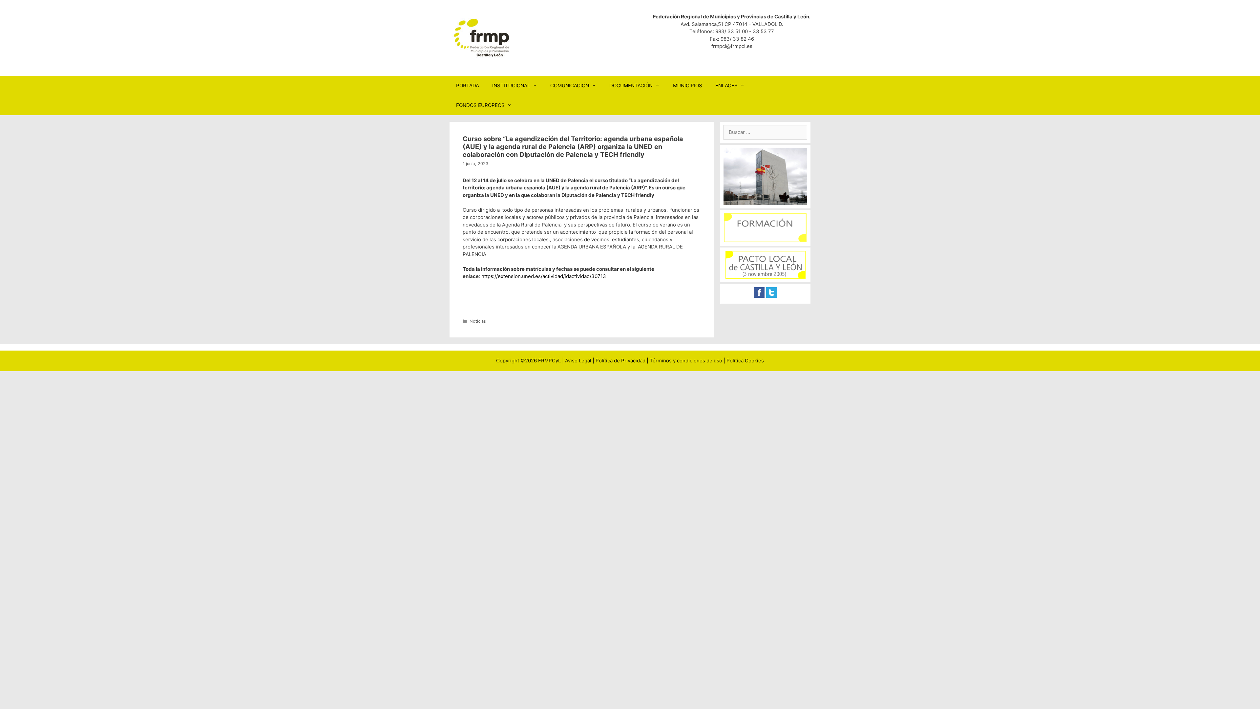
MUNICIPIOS (687, 85)
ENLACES (726, 85)
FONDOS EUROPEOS (480, 105)
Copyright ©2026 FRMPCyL (528, 360)
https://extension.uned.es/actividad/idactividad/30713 (543, 276)
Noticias (478, 321)
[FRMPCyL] (482, 37)
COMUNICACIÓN (569, 85)
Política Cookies (745, 360)
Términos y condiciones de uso (686, 360)
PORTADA (467, 85)
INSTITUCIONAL (511, 85)
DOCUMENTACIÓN (631, 85)
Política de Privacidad (620, 360)
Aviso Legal (578, 360)
